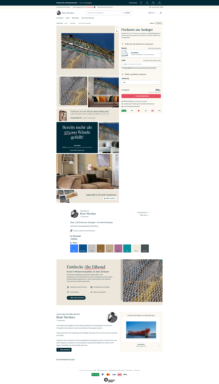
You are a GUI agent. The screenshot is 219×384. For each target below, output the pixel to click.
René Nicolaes (68, 13)
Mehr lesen (143, 215)
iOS (86, 118)
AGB (94, 370)
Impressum (137, 370)
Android (93, 118)
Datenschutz (129, 370)
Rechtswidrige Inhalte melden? (117, 370)
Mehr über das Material (154, 48)
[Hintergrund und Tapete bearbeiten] (116, 31)
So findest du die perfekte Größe (152, 60)
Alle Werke (59, 18)
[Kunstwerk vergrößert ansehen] (116, 27)
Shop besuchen (142, 212)
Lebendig (74, 239)
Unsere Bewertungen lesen (77, 150)
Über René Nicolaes (88, 18)
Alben (67, 18)
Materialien (75, 18)
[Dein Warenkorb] (161, 13)
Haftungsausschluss (102, 370)
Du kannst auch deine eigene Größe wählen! (139, 68)
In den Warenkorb (142, 96)
